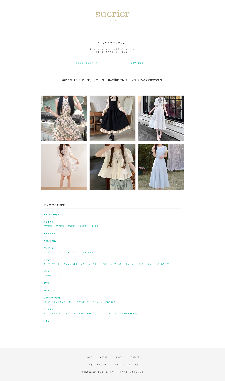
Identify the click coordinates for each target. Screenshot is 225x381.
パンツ (59, 276)
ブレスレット (110, 314)
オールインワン (86, 252)
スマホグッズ (83, 302)
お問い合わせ (137, 63)
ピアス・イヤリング (53, 314)
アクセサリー (50, 309)
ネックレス (70, 314)
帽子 (71, 302)
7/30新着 (83, 226)
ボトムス (48, 271)
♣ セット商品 (50, 241)
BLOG (118, 357)
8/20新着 (48, 226)
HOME (89, 357)
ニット (150, 264)
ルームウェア (50, 290)
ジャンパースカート (66, 252)
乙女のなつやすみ (52, 214)
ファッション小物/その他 (103, 302)
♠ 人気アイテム (51, 233)
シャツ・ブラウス (52, 264)
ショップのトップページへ (88, 63)
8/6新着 (71, 226)
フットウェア (60, 302)
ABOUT (103, 357)
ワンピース (49, 248)
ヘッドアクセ (85, 314)
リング (98, 314)
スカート (48, 276)
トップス (48, 260)
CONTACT (134, 357)
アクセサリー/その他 (129, 314)
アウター (48, 283)
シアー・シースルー (90, 264)
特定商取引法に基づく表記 (127, 365)
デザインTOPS (70, 264)
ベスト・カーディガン (112, 264)
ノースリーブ (163, 264)
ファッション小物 (52, 298)
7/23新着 (94, 226)
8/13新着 (60, 226)
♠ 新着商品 (49, 222)
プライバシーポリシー (96, 365)
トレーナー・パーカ (135, 264)
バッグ (47, 302)
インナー (48, 321)
